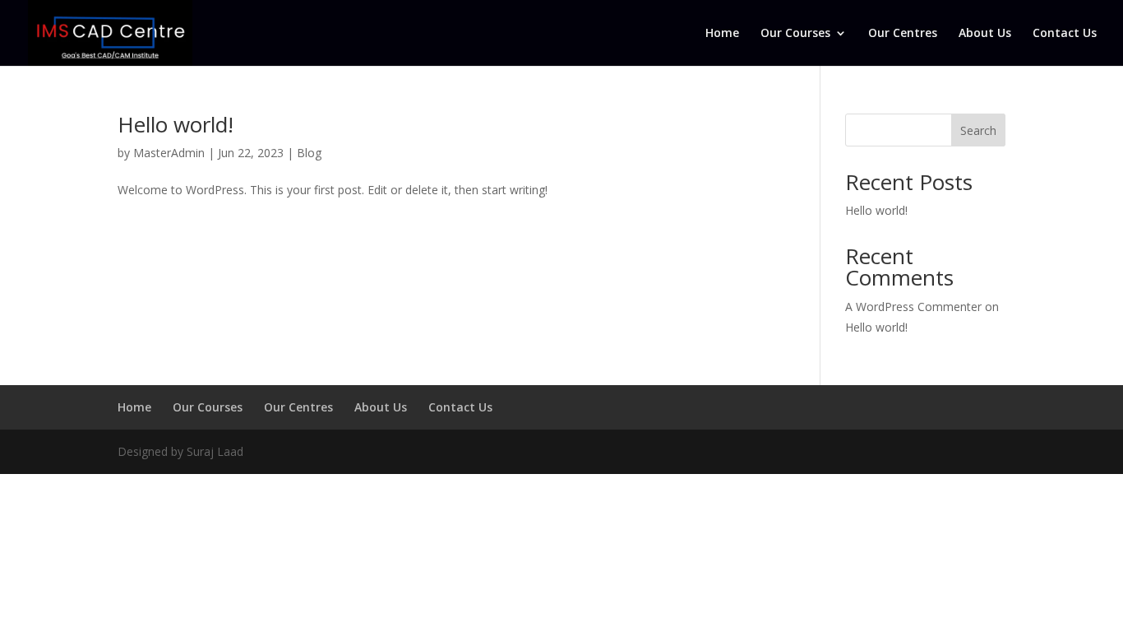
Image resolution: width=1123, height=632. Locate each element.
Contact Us (1065, 33)
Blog (309, 152)
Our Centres (902, 33)
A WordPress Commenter (913, 306)
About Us (985, 33)
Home (722, 33)
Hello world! (175, 124)
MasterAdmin (169, 152)
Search (978, 130)
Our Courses (795, 33)
